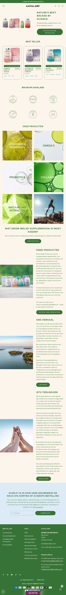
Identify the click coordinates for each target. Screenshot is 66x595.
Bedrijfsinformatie (30, 558)
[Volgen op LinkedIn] (20, 575)
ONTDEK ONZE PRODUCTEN (49, 312)
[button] (33, 593)
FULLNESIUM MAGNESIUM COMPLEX (29, 70)
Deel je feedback (30, 539)
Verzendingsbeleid (9, 536)
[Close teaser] (41, 590)
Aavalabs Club (29, 542)
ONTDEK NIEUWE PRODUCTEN (49, 32)
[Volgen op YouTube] (12, 575)
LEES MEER (43, 385)
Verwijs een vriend (30, 549)
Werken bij (28, 552)
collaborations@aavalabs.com (51, 569)
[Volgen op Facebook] (3, 575)
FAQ (26, 533)
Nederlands (40, 579)
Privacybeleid (38, 507)
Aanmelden (45, 513)
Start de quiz (33, 241)
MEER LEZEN (43, 479)
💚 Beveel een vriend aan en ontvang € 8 (33, 1)
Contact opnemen (30, 555)
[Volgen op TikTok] (16, 575)
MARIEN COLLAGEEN (50, 69)
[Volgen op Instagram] (7, 575)
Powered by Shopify (38, 583)
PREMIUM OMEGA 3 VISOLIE (7, 70)
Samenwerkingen (30, 545)
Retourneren (28, 536)
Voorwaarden (7, 533)
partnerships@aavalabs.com (53, 561)
